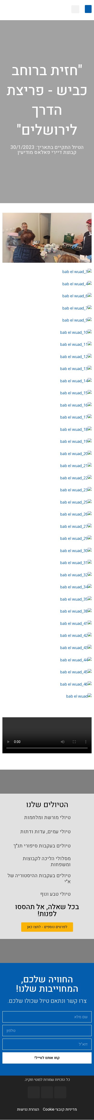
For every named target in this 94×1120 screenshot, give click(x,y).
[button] (88, 9)
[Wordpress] (34, 1092)
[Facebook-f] (60, 1092)
